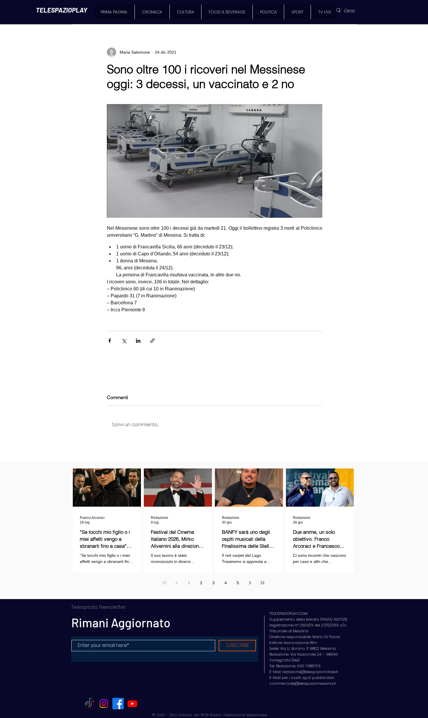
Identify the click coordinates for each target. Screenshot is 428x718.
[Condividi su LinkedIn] (138, 340)
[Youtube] (132, 703)
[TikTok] (89, 703)
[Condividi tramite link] (152, 340)
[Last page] (262, 582)
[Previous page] (176, 582)
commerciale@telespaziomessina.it (302, 683)
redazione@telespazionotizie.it (310, 672)
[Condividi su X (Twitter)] (124, 340)
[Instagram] (103, 703)
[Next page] (250, 582)
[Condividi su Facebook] (109, 340)
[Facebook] (118, 703)
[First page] (164, 582)
